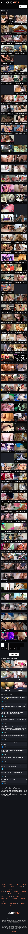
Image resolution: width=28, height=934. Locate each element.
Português (23, 898)
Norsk (9, 905)
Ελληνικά (12, 886)
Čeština (20, 886)
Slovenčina (21, 903)
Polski (8, 891)
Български (14, 898)
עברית (2, 891)
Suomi (24, 884)
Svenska (24, 891)
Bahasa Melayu (4, 898)
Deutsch (5, 893)
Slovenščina (13, 903)
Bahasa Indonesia (21, 889)
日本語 (17, 884)
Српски (2, 905)
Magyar (2, 889)
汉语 (9, 896)
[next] (18, 648)
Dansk (2, 896)
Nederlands (3, 903)
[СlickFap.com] (12, 2)
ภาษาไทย (3, 884)
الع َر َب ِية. (10, 889)
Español (12, 893)
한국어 (10, 884)
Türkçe (12, 901)
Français (20, 893)
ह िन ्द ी (16, 896)
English (4, 886)
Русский (5, 901)
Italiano (19, 901)
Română (16, 891)
